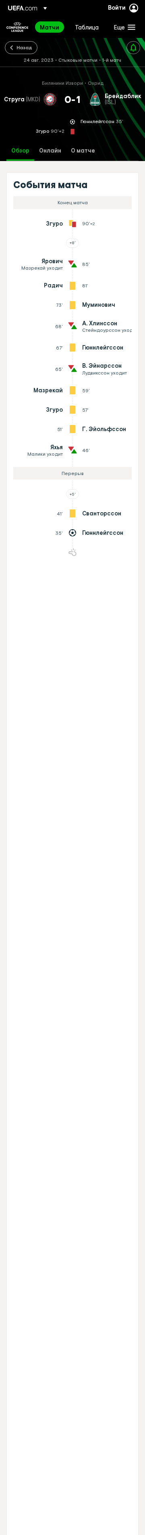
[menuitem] (50, 27)
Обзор (20, 151)
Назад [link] (24, 47)
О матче (83, 151)
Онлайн (50, 151)
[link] (49, 27)
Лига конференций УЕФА (17, 27)
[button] (123, 27)
